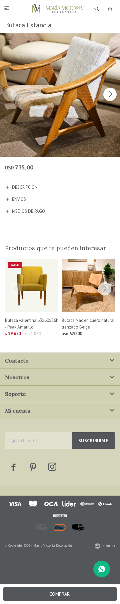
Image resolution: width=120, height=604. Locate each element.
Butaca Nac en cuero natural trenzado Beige (88, 324)
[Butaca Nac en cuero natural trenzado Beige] (88, 285)
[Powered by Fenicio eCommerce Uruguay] (105, 546)
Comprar (59, 594)
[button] (110, 94)
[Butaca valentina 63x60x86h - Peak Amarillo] (31, 285)
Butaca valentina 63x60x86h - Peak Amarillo (31, 324)
